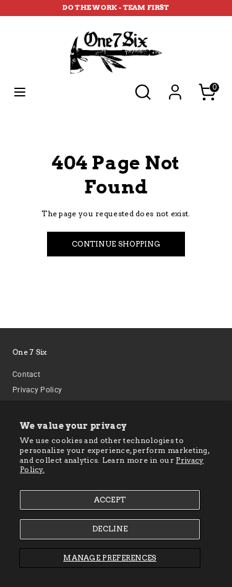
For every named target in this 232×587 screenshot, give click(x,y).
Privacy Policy (37, 390)
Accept (110, 499)
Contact (26, 374)
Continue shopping (116, 243)
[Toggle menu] (19, 92)
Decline (109, 528)
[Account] (175, 85)
